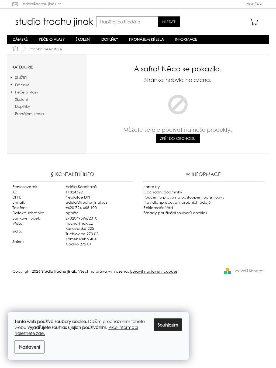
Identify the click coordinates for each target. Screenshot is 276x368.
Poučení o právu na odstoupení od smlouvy (184, 197)
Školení (21, 99)
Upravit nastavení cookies (153, 271)
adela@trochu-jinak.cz (86, 202)
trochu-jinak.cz (79, 223)
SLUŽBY (21, 77)
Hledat (168, 21)
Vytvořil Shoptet (249, 270)
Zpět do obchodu (177, 138)
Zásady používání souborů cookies (175, 212)
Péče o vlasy (26, 92)
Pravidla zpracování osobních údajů (177, 202)
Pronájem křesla (29, 113)
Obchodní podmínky (162, 192)
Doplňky (22, 106)
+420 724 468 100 (81, 207)
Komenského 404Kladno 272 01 (80, 241)
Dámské (22, 84)
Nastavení (29, 347)
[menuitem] (20, 39)
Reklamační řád (158, 207)
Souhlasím (168, 325)
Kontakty (151, 186)
